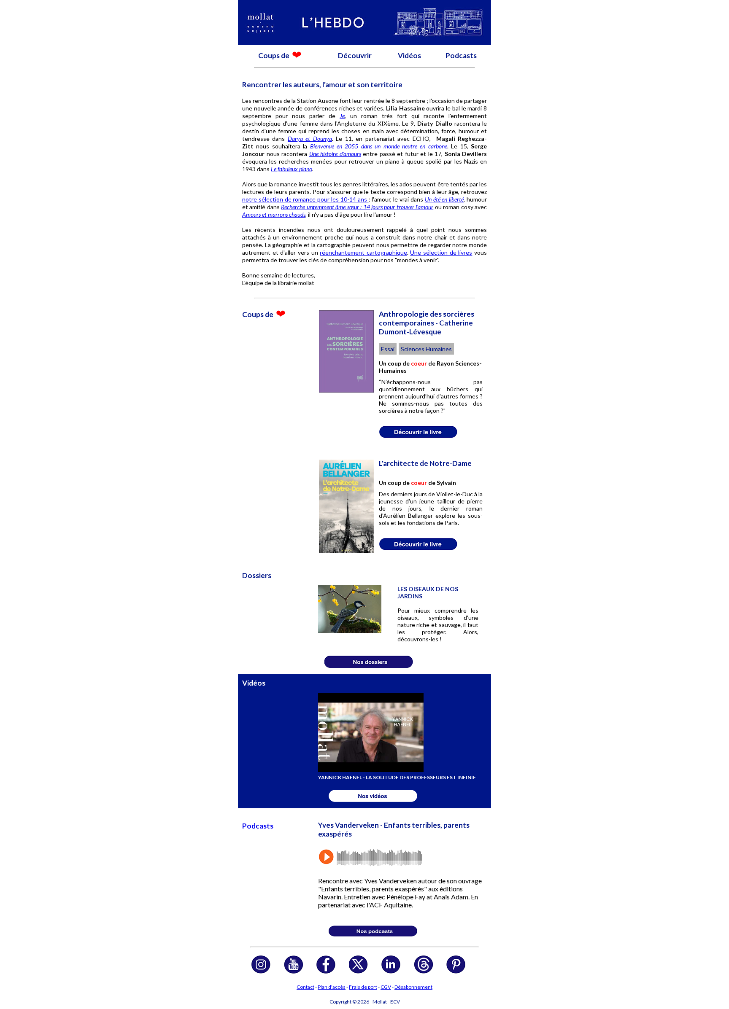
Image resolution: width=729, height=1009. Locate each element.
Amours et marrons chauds (273, 214)
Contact (305, 987)
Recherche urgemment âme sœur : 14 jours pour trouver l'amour (357, 206)
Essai (387, 348)
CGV (386, 987)
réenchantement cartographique (363, 252)
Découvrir (355, 55)
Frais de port (363, 987)
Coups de (274, 55)
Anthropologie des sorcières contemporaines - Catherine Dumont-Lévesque (426, 322)
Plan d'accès (332, 987)
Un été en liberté (444, 199)
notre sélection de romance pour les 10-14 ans (305, 199)
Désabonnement (413, 987)
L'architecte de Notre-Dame (425, 463)
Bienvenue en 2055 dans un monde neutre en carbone (378, 146)
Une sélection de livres (441, 252)
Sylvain (446, 482)
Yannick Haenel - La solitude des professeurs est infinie (397, 777)
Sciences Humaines (426, 348)
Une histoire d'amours (335, 153)
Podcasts (461, 55)
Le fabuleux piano (291, 168)
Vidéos (409, 55)
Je (342, 115)
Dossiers (256, 575)
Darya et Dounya (310, 138)
